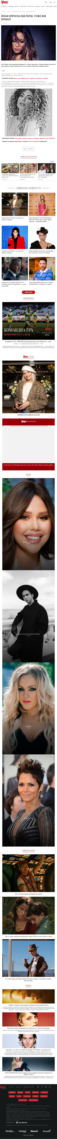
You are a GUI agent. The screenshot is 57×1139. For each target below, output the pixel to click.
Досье (28, 474)
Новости (12, 1092)
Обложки (44, 1096)
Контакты (18, 1086)
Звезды (20, 1092)
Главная (3, 11)
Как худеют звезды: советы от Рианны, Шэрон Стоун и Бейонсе (35, 138)
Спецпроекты (28, 298)
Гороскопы (22, 1100)
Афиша (28, 985)
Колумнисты (33, 1100)
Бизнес (35, 1096)
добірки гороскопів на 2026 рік (28, 415)
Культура (44, 1092)
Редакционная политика (42, 1125)
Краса (27, 1092)
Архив (8, 11)
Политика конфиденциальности (28, 1125)
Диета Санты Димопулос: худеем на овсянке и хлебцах (31, 78)
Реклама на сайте (29, 1086)
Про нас (11, 1086)
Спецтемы (27, 1096)
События (35, 1092)
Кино (19, 1096)
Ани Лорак (14, 73)
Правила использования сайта (13, 1125)
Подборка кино (28, 850)
